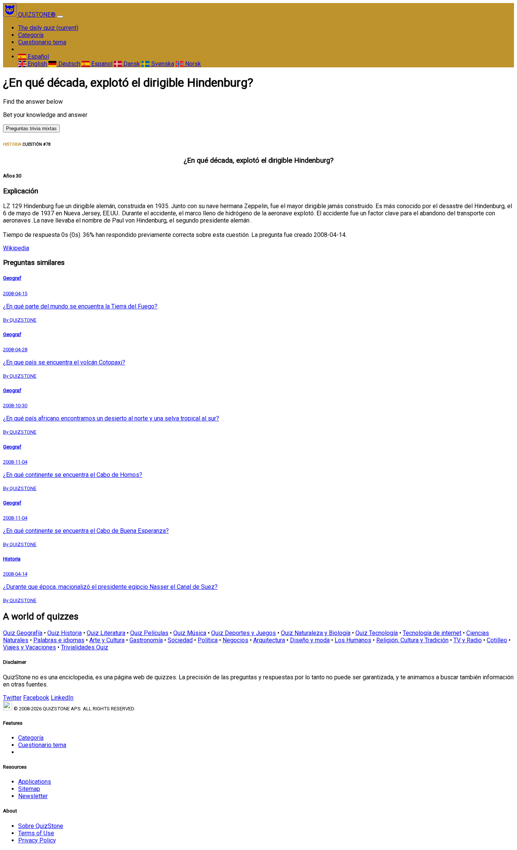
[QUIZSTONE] (10, 14)
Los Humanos (353, 640)
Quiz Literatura (106, 633)
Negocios (235, 640)
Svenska (162, 63)
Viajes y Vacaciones (29, 647)
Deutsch (68, 63)
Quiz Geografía (22, 633)
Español (37, 56)
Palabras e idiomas (58, 640)
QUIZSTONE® (37, 14)
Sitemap (29, 788)
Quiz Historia (64, 633)
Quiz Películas (149, 633)
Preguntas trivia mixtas (31, 128)
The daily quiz (48, 27)
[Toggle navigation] (60, 17)
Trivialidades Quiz (84, 647)
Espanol (101, 63)
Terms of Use (36, 833)
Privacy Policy (37, 840)
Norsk (192, 63)
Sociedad (180, 640)
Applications (34, 781)
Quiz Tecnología (376, 633)
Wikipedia (16, 248)
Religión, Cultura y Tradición (412, 640)
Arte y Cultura (107, 640)
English (36, 63)
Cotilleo (497, 640)
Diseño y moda (310, 640)
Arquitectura (269, 640)
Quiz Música (189, 633)
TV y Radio (467, 640)
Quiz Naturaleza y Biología (315, 633)
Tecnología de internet (432, 633)
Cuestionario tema (42, 42)
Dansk (131, 63)
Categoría (31, 35)
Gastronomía (146, 640)
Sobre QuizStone (40, 826)
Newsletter (33, 796)
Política (208, 640)
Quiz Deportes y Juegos (243, 633)
